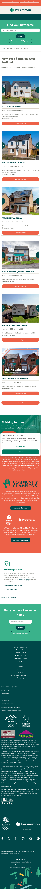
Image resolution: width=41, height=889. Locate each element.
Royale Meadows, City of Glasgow (18, 272)
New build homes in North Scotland (20, 868)
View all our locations (20, 633)
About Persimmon (20, 655)
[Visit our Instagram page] (23, 838)
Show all (20, 403)
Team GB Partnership (20, 540)
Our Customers (20, 661)
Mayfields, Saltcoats (11, 107)
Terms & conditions (7, 704)
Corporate (20, 664)
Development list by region (20, 41)
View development (20, 123)
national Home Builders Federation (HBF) (20, 791)
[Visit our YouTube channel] (30, 838)
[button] (4, 89)
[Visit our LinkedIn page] (16, 838)
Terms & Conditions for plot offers (11, 711)
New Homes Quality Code (9, 687)
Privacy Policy (5, 690)
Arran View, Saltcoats (12, 218)
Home (3, 48)
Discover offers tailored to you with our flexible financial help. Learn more (20, 3)
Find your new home (20, 647)
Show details (20, 446)
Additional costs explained (20, 659)
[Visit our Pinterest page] (38, 838)
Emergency (20, 678)
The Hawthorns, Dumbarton (15, 379)
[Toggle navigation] (4, 16)
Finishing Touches (20, 653)
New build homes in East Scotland (20, 865)
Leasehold (20, 670)
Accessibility (5, 694)
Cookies (3, 697)
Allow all (20, 452)
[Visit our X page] (9, 838)
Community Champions (20, 508)
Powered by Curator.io (8, 597)
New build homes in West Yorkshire (20, 862)
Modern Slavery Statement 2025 (20, 675)
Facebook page (24, 580)
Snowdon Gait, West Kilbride (15, 325)
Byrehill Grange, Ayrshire (14, 162)
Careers (20, 667)
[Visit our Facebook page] (2, 838)
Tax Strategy (5, 700)
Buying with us (20, 650)
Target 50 (20, 673)
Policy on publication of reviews (10, 707)
